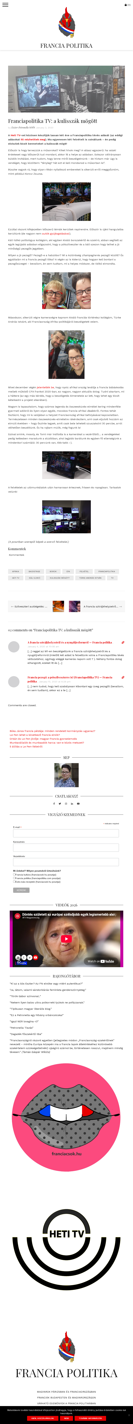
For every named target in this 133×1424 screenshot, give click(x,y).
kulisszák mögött (60, 578)
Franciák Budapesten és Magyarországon (66, 1397)
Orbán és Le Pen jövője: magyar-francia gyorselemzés (43, 738)
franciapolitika (106, 571)
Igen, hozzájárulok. (42, 1418)
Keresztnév (19, 842)
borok (53, 571)
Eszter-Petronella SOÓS (23, 127)
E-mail (17, 827)
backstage (34, 571)
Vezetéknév (19, 856)
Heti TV (15, 135)
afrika (15, 571)
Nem (66, 1418)
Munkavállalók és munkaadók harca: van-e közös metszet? (47, 742)
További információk (90, 1418)
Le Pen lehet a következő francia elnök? (35, 734)
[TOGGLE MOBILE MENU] (5, 5)
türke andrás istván (90, 578)
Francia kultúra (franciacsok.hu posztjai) (35, 874)
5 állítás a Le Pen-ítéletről (26, 746)
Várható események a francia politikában (66, 1403)
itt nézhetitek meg (33, 139)
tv (112, 578)
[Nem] (129, 1415)
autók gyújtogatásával (55, 233)
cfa (68, 571)
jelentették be (45, 387)
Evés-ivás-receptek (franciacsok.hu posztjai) (37, 881)
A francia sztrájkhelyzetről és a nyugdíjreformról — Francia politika (70, 642)
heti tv (15, 578)
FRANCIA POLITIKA (66, 45)
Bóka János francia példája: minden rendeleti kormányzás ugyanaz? (52, 731)
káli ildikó (34, 578)
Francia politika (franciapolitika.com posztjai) (38, 878)
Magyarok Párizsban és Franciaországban (66, 1391)
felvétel (84, 571)
